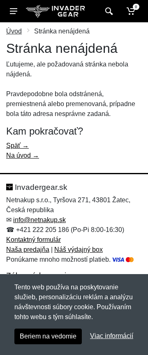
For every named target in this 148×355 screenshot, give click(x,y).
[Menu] (13, 11)
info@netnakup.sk (39, 219)
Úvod (14, 31)
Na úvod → (22, 155)
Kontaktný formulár (33, 239)
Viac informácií (111, 335)
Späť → (17, 145)
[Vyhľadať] (108, 11)
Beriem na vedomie (48, 336)
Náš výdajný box (78, 249)
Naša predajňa (27, 249)
